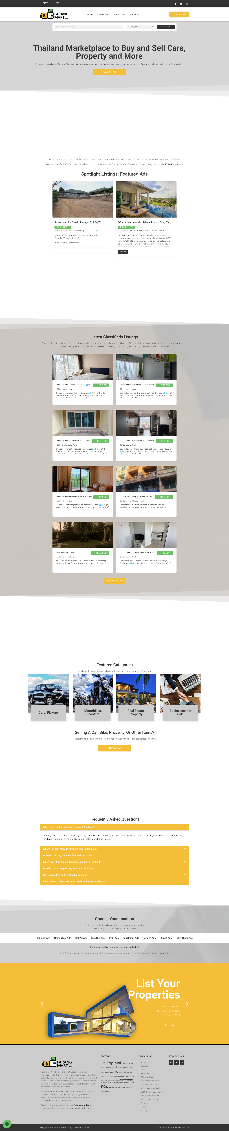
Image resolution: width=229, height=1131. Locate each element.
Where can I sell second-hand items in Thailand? (69, 827)
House (118, 1067)
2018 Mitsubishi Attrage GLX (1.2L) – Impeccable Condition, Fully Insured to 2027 (164, 222)
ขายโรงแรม (130, 1083)
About (143, 1062)
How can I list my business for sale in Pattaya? (67, 855)
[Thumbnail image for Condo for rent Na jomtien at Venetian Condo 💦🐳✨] (82, 479)
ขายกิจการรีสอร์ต (126, 1080)
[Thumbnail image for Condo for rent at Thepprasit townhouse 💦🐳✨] (82, 423)
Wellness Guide (147, 1077)
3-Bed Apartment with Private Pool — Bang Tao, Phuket (85, 222)
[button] (114, 827)
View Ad (60, 251)
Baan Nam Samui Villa (65, 552)
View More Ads (114, 581)
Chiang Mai (104, 839)
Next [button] (178, 219)
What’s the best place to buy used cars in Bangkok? (70, 849)
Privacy (143, 1110)
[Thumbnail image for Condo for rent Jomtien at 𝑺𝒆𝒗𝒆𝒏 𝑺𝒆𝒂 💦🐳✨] (82, 367)
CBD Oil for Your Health (151, 1092)
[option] (82, 219)
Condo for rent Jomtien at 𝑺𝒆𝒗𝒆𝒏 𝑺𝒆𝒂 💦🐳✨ (74, 385)
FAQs (143, 1069)
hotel (123, 1064)
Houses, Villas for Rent (68, 445)
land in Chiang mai (126, 1072)
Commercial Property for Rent (135, 501)
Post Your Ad (52, 164)
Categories (103, 14)
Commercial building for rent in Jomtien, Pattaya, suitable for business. (149, 496)
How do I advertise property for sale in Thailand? (68, 868)
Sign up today (82, 1105)
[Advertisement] (114, 123)
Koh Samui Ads (131, 938)
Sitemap (86, 1128)
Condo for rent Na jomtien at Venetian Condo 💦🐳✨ (78, 496)
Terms (143, 1107)
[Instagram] (182, 1062)
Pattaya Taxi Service (149, 1095)
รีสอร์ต (111, 1087)
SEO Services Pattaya (150, 1084)
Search (167, 27)
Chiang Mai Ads (62, 938)
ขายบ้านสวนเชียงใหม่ (119, 1083)
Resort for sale (119, 1077)
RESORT (110, 1077)
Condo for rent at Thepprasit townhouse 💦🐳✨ (76, 440)
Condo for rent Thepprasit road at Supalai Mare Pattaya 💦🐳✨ (146, 440)
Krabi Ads (114, 938)
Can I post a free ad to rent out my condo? (65, 875)
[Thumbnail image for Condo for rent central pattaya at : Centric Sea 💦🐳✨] (146, 367)
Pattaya (89, 839)
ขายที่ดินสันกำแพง (106, 1083)
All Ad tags (145, 1073)
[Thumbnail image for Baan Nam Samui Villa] (82, 535)
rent (104, 1076)
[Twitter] (176, 1062)
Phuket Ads (166, 938)
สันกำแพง (117, 1087)
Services (134, 14)
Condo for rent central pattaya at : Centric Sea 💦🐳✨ (142, 385)
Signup (45, 3)
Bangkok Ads (43, 938)
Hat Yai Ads (81, 938)
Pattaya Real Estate (149, 1099)
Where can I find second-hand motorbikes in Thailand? (72, 862)
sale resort (115, 1080)
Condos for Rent (65, 389)
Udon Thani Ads (184, 938)
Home (90, 14)
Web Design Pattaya (149, 1081)
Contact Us (163, 953)
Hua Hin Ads (98, 938)
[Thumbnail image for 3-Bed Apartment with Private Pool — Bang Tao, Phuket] (82, 199)
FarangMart (50, 835)
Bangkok (79, 839)
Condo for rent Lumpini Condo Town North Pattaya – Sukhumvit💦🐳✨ (149, 552)
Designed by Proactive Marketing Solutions (173, 1128)
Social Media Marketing (151, 1088)
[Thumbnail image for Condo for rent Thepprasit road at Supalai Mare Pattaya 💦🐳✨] (146, 423)
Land (113, 1071)
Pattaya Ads (149, 938)
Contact (144, 1103)
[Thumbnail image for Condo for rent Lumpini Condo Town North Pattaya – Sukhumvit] (146, 535)
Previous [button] (50, 219)
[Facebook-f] (171, 1062)
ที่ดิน (104, 1086)
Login (57, 3)
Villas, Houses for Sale (67, 557)
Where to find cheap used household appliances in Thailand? (75, 881)
